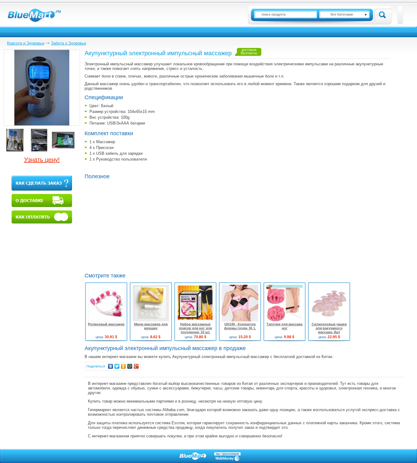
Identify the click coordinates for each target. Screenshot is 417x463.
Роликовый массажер (106, 324)
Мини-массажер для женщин (151, 326)
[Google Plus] (136, 366)
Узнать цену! (42, 159)
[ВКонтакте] (110, 366)
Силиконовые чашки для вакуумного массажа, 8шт (329, 328)
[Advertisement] (136, 225)
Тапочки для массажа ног (285, 326)
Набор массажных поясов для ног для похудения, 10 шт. (195, 328)
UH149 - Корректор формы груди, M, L (240, 326)
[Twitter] (117, 366)
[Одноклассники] (123, 366)
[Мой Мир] (130, 366)
